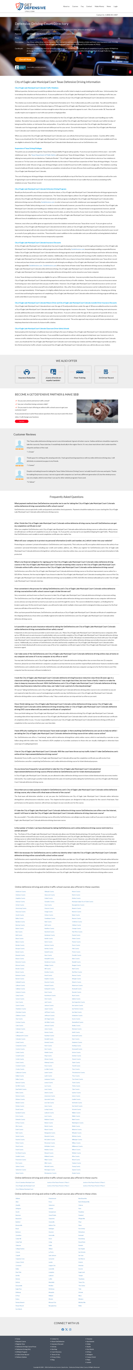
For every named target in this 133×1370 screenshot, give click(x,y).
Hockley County (49, 972)
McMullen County (50, 1146)
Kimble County (49, 1052)
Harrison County (49, 945)
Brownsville (19, 1225)
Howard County (49, 985)
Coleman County (20, 1029)
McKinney (51, 1289)
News (109, 6)
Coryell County (20, 1055)
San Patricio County (77, 1009)
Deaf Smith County (21, 1089)
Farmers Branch (20, 1302)
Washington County (77, 1123)
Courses (75, 6)
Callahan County (20, 989)
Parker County (76, 938)
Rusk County (75, 995)
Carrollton (18, 1235)
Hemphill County (49, 958)
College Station (20, 1248)
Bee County (19, 932)
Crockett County (20, 1066)
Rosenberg (81, 1238)
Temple (80, 1275)
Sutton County (76, 1052)
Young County (76, 1166)
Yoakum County (76, 1163)
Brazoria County (20, 955)
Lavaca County (49, 1082)
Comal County (20, 1042)
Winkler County (76, 1153)
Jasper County (49, 1009)
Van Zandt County (77, 1106)
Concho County (20, 1049)
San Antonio (81, 1252)
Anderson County (21, 891)
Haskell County (49, 952)
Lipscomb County (49, 1099)
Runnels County (76, 992)
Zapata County (76, 1169)
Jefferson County (49, 1015)
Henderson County (50, 962)
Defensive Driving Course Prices (26, 1346)
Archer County (20, 905)
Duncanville (19, 1285)
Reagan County (76, 965)
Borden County (20, 945)
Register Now (20, 1344)
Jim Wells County (49, 1022)
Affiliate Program (21, 1352)
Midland (51, 1295)
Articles (53, 1346)
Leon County (48, 1089)
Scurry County (76, 1019)
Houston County (49, 982)
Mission (51, 1299)
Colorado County (20, 1039)
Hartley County (49, 948)
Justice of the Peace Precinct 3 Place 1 (94, 1182)
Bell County (19, 935)
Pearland (80, 1215)
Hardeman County (50, 935)
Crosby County (20, 1069)
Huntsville (51, 1235)
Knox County (48, 1066)
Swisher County (76, 1055)
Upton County (76, 1096)
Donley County (20, 1106)
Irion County (48, 999)
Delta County (19, 1092)
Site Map (54, 1349)
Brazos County (20, 958)
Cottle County (20, 1059)
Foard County (19, 1149)
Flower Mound (20, 1305)
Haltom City (52, 1225)
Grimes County (49, 915)
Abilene (18, 1198)
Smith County (76, 1032)
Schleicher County (77, 1015)
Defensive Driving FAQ (23, 1349)
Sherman (80, 1265)
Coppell (18, 1255)
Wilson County (76, 1149)
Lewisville (51, 1269)
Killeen (51, 1248)
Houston (51, 1232)
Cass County (19, 1002)
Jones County (48, 1029)
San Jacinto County (77, 1005)
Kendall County (49, 1039)
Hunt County (48, 992)
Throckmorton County (78, 1072)
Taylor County (76, 1062)
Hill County (48, 968)
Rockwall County (77, 989)
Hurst (50, 1238)
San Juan (80, 1255)
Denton (18, 1279)
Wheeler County (76, 1133)
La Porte (51, 1252)
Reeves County (76, 975)
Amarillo (18, 1205)
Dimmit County (20, 1102)
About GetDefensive (57, 1341)
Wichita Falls (82, 1302)
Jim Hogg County (49, 1019)
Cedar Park (19, 1242)
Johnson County (49, 1025)
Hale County (48, 921)
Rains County (76, 958)
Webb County (76, 1126)
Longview (51, 1272)
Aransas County (20, 901)
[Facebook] (63, 1330)
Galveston (52, 1205)
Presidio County (76, 955)
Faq (82, 6)
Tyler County (75, 1089)
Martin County (49, 1126)
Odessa (80, 1205)
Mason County (49, 1129)
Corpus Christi (20, 1262)
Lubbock (51, 1275)
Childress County (21, 1015)
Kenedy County (49, 1042)
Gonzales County (49, 901)
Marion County (49, 1123)
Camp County (19, 995)
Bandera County (20, 921)
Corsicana (18, 1265)
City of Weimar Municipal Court (24, 1189)
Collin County (19, 1032)
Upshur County (76, 1092)
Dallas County (20, 1079)
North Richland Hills (83, 1202)
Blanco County (20, 942)
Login (116, 6)
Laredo (51, 1262)
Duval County (19, 1109)
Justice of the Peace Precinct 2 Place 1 (58, 1186)
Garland (51, 1208)
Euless (17, 1299)
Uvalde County (76, 1099)
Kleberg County (49, 1062)
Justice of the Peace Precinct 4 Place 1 (94, 1186)
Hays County (48, 955)
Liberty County (49, 1092)
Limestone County (50, 1096)
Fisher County (20, 1143)
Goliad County (49, 898)
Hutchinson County (50, 995)
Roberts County (76, 982)
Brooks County (20, 968)
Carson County (20, 999)
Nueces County (76, 918)
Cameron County (20, 992)
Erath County (19, 1129)
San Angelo (81, 1248)
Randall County (76, 962)
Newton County (76, 911)
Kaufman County (49, 1035)
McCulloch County (50, 1139)
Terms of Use (55, 1354)
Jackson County (49, 1005)
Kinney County (49, 1059)
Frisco (50, 1202)
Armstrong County (21, 908)
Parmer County (76, 942)
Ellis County (19, 1126)
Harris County (48, 942)
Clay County (19, 1019)
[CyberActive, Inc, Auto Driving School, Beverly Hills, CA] (21, 67)
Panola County (76, 935)
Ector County (19, 1116)
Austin (17, 1212)
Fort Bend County (21, 1153)
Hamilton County (49, 928)
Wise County (75, 1156)
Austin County (20, 915)
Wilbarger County (77, 1139)
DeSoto (18, 1282)
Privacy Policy (55, 1357)
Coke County (19, 1025)
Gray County (48, 905)
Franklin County (20, 1156)
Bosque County (20, 948)
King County (48, 1055)
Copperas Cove (20, 1259)
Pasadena (81, 1212)
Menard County (49, 1153)
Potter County (76, 952)
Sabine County (76, 999)
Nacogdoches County (78, 905)
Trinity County (76, 1086)
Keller (50, 1245)
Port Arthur (81, 1228)
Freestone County (21, 1159)
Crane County (20, 1062)
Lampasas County (50, 1079)
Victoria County (76, 1109)
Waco (80, 1295)
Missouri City (52, 1302)
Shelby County (76, 1025)
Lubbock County (49, 1112)
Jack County (48, 1002)
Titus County (76, 1076)
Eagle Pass (19, 1289)
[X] (66, 1330)
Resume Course (21, 1341)
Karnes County (49, 1032)
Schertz (80, 1262)
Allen (17, 1202)
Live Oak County (49, 1102)
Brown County (20, 972)
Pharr (80, 1222)
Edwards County (20, 1119)
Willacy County (76, 1143)
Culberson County (21, 1072)
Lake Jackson (52, 1255)
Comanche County (21, 1045)
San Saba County (77, 1012)
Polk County (75, 948)
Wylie (80, 1305)
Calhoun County (20, 985)
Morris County (76, 895)
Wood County (76, 1159)
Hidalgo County (49, 965)
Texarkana (81, 1279)
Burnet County (20, 978)
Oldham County (76, 925)
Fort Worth (19, 1309)
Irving (50, 1242)
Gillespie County (49, 891)
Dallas (17, 1269)
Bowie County (20, 952)
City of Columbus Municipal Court (25, 1182)
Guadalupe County (50, 918)
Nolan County (76, 915)
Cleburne (18, 1245)
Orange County (76, 928)
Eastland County (20, 1112)
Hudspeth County (50, 989)
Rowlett (80, 1245)
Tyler (79, 1289)
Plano (80, 1225)
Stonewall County (77, 1049)
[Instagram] (70, 1330)
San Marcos (81, 1259)
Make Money (99, 6)
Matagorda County (50, 1133)
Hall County (48, 925)
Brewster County (21, 962)
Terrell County (76, 1066)
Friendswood (52, 1198)
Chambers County (21, 1009)
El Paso (18, 1295)
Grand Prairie (52, 1215)
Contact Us (55, 1339)
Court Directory (56, 1352)
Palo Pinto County (77, 932)
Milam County (48, 1159)
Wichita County (76, 1136)
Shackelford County (77, 1022)
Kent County (48, 1045)
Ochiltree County (77, 921)
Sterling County (76, 1045)
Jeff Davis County (50, 1012)
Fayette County (20, 1139)
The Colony (81, 1285)
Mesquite (51, 1292)
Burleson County (20, 975)
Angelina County (20, 898)
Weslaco (80, 1299)
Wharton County (77, 1129)
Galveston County (21, 1169)
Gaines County (20, 1166)
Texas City (81, 1282)
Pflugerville (81, 1218)
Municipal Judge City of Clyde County (82, 901)
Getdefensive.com (47, 202)
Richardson (81, 1232)
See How (21, 421)
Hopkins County (49, 978)
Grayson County (49, 908)
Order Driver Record (22, 1354)
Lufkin (50, 1279)
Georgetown (52, 1212)
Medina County (49, 1149)
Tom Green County (77, 1079)
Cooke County (20, 1052)
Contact (89, 6)
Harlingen (51, 1228)
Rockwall (80, 1235)
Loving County (49, 1109)
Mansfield (51, 1282)
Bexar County (19, 938)
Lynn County (48, 1116)
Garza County (19, 1173)
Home (18, 1339)
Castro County (20, 1005)
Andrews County (20, 895)
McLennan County (50, 1143)
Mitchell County (49, 1166)
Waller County (76, 1116)
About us (66, 6)
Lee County (48, 1086)
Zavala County (76, 1173)
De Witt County (20, 1086)
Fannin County (20, 1136)
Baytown (18, 1215)
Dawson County (20, 1082)
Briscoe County (20, 965)
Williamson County (77, 1146)
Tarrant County (76, 1059)
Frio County (19, 1163)
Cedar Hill (18, 1238)
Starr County (75, 1039)
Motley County (76, 898)
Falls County (19, 1133)
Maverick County (49, 1136)
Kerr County (48, 1049)
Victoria (80, 1292)
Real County (75, 968)
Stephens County (77, 1042)
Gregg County (49, 911)
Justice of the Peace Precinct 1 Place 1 (58, 1182)
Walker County (76, 1112)
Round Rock (81, 1242)
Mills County (48, 1163)
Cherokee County (21, 1012)
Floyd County (19, 1146)
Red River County (77, 972)
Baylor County (20, 928)
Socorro (80, 1269)
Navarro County (76, 908)
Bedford (18, 1222)
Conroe (18, 1252)
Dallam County (20, 1076)
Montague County (50, 1169)
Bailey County (20, 918)
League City (52, 1265)
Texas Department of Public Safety (43, 155)
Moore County (76, 891)
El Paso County (20, 1123)
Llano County (48, 1106)
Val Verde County (77, 1102)
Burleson (18, 1232)
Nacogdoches (52, 1305)
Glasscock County (50, 895)
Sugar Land (81, 1272)
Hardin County (49, 938)
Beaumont (19, 1218)
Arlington (18, 1208)
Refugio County (76, 978)
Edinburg (18, 1292)
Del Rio (18, 1275)
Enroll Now (25, 59)
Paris (79, 1208)
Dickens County (20, 1099)
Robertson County (77, 985)
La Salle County (49, 1069)
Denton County (20, 1096)
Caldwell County (20, 982)
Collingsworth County (22, 1035)
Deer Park (18, 1272)
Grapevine (52, 1218)
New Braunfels (82, 1198)
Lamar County (48, 1072)
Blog (52, 1359)
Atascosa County (21, 911)
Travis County (76, 1082)
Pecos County (76, 945)
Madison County (49, 1119)
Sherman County (77, 1029)
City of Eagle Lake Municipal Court (25, 1186)
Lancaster (51, 1259)
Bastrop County (20, 925)
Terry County (76, 1069)
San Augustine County (78, 1002)
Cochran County (20, 1022)
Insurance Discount (57, 1344)
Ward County (76, 1119)
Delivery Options (21, 1357)
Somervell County (77, 1035)
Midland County (49, 1156)
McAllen (51, 1285)
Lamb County (48, 1076)
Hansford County (49, 932)
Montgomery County (50, 1173)
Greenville (51, 1222)
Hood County (48, 975)
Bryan (17, 1228)
